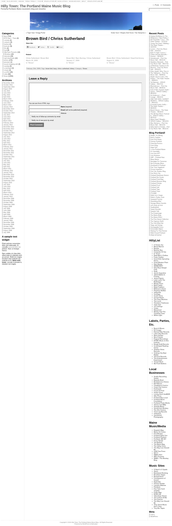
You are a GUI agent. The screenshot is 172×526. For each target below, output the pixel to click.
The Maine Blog (155, 215)
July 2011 (6, 161)
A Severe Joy (158, 245)
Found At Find (159, 391)
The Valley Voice (160, 446)
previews (7, 62)
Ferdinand (157, 389)
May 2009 (6, 212)
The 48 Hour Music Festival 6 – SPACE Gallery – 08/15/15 (159, 115)
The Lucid (157, 301)
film (5, 48)
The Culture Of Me (160, 498)
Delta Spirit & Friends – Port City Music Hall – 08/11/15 (160, 128)
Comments (167, 5)
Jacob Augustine (160, 273)
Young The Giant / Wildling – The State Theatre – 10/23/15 (160, 45)
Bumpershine (158, 476)
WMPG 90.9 (158, 455)
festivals (7, 46)
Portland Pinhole (156, 183)
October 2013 (8, 111)
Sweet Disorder (155, 209)
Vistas (156, 308)
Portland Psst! (155, 185)
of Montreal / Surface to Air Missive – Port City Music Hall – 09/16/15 (159, 67)
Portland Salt (154, 187)
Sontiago (157, 294)
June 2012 (6, 139)
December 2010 (8, 174)
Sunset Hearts (159, 298)
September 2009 (9, 204)
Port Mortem (158, 434)
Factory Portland (156, 141)
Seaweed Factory (156, 199)
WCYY (156, 453)
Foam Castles (159, 257)
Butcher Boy (158, 250)
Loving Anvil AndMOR (162, 394)
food (5, 50)
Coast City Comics (160, 387)
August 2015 (7, 89)
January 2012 (8, 149)
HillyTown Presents (10, 52)
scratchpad (7, 68)
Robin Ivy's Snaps (156, 195)
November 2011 (8, 153)
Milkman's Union (160, 289)
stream (6, 70)
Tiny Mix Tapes (159, 508)
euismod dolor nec (14, 247)
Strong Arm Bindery (161, 408)
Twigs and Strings (156, 225)
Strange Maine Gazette (158, 203)
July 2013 (6, 115)
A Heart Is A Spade (160, 469)
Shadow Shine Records (159, 350)
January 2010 (8, 196)
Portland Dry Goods (157, 177)
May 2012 (6, 141)
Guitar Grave (158, 392)
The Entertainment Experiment (160, 359)
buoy (55, 68)
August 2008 (7, 230)
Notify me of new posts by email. (43, 120)
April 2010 (6, 190)
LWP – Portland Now (157, 157)
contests (7, 42)
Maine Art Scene (160, 432)
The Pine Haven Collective (159, 219)
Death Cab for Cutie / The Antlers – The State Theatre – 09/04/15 (159, 78)
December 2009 (8, 198)
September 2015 (9, 87)
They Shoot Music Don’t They (160, 505)
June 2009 (6, 210)
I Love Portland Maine (157, 149)
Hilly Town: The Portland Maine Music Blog (35, 6)
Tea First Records (160, 356)
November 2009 (8, 200)
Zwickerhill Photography (158, 416)
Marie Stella (158, 285)
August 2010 (7, 182)
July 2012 (6, 137)
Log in (152, 514)
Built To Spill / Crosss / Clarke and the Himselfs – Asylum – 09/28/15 (159, 54)
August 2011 (7, 159)
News (5, 36)
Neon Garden (158, 335)
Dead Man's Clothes (161, 255)
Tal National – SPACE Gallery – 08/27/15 (157, 83)
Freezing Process (156, 143)
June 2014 (6, 103)
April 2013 (6, 119)
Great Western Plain (161, 262)
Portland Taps (155, 189)
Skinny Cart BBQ (160, 405)
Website (63, 113)
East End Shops (156, 139)
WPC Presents (159, 456)
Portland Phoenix (160, 437)
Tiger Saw (157, 305)
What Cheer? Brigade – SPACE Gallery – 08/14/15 (159, 120)
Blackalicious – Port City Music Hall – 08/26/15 (158, 87)
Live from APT (155, 153)
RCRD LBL (157, 494)
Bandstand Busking (161, 473)
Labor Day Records (161, 334)
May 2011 (6, 165)
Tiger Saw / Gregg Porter (36, 33)
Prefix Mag (157, 492)
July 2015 (6, 91)
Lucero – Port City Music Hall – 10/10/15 (158, 50)
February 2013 (8, 123)
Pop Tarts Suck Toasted (159, 490)
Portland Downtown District (159, 175)
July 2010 (6, 184)
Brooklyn (8, 54)
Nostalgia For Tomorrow (158, 161)
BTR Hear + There (10, 38)
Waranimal (157, 310)
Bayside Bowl (159, 380)
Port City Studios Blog (158, 171)
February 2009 (8, 218)
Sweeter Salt (154, 211)
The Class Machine (160, 299)
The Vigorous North (157, 221)
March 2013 (7, 121)
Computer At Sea (160, 252)
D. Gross (157, 254)
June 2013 (6, 117)
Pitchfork (157, 487)
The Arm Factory (160, 410)
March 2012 (7, 145)
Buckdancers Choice (161, 382)
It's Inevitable (154, 151)
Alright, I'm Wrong (156, 135)
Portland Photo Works (162, 403)
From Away (154, 145)
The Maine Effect (156, 217)
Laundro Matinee (160, 485)
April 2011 (6, 167)
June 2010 (6, 186)
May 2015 (6, 95)
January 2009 (8, 220)
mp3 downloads (9, 58)
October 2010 (8, 178)
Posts (157, 5)
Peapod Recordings (161, 339)
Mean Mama (154, 159)
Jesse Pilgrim (159, 278)
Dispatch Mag (159, 430)
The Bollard (158, 442)
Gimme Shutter (159, 483)
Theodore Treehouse (161, 303)
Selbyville (157, 292)
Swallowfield (154, 207)
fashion (6, 44)
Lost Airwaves (155, 155)
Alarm (156, 471)
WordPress (154, 516)
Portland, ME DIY (160, 439)
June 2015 (6, 93)
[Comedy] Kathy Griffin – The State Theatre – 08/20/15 (158, 106)
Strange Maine (159, 406)
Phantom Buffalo (160, 291)
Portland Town (155, 191)
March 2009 (7, 216)
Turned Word (158, 362)
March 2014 (7, 105)
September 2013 (9, 113)
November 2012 (8, 129)
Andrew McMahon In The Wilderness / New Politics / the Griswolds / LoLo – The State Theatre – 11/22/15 (159, 38)
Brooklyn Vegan (159, 475)
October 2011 (7, 155)
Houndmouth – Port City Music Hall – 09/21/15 (158, 59)
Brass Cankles (155, 137)
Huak (155, 271)
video (6, 74)
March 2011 (7, 169)
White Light (158, 315)
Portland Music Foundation (159, 400)
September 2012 (9, 133)
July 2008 (6, 232)
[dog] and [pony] (155, 235)
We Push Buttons (160, 363)
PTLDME (153, 193)
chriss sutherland (63, 68)
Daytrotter (157, 482)
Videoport (157, 413)
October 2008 (8, 226)
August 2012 (7, 135)
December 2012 (8, 127)
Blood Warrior (159, 247)
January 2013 (8, 125)
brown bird (49, 68)
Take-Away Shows (160, 496)
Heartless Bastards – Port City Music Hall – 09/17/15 (159, 63)
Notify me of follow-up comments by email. (46, 116)
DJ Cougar (157, 330)
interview (7, 56)
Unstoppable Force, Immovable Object (157, 228)
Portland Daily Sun (160, 435)
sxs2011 (7, 72)
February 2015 (8, 101)
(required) (66, 107)
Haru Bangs (158, 264)
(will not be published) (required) (74, 110)
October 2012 (8, 131)
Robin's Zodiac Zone (157, 197)
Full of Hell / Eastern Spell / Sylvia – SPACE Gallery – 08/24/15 (159, 91)
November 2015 (8, 83)
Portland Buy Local (161, 398)
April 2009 (6, 214)
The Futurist (158, 499)
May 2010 (6, 188)
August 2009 (7, 206)
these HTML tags (44, 103)
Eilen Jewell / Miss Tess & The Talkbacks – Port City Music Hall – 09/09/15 (159, 73)
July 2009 (6, 208)
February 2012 (8, 147)
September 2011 (8, 157)
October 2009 (8, 202)
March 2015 (7, 99)
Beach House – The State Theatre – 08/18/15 (159, 111)
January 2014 (8, 107)
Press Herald (158, 441)
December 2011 (8, 151)
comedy (6, 40)
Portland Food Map (156, 179)
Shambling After (155, 201)
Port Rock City (155, 173)
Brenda (156, 248)
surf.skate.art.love (156, 205)
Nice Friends (158, 337)
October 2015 (8, 85)
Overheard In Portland (157, 165)
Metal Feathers (159, 287)
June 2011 (6, 163)
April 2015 (6, 97)
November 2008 (8, 224)
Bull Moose (158, 384)
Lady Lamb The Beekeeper (159, 281)
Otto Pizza (157, 396)
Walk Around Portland (157, 233)
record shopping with (11, 64)
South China (158, 296)
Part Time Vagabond (157, 167)
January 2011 (7, 172)
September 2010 (9, 180)
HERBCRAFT (158, 266)
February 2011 (8, 171)
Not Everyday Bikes (157, 163)
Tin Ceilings (158, 306)
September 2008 (9, 228)
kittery (72, 68)
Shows (5, 76)
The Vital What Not (156, 223)
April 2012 (6, 143)
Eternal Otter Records (161, 332)
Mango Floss (158, 283)
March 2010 (7, 192)
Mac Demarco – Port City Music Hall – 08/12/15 (159, 124)
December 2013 (8, 109)
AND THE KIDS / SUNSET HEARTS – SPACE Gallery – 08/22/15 (159, 100)
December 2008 (8, 222)
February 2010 (8, 194)
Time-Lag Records (160, 412)
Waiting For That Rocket (158, 231)
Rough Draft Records (161, 344)
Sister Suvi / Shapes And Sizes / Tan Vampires (128, 33)
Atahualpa (94, 524)
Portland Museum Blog (158, 181)
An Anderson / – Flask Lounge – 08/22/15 (158, 96)
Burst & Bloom (159, 328)
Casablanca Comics (161, 385)
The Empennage (156, 213)
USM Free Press (159, 451)
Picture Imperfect (156, 169)
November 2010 (8, 176)
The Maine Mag (159, 444)
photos (6, 60)
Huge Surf (153, 147)
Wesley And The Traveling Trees (159, 312)
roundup (6, 66)
